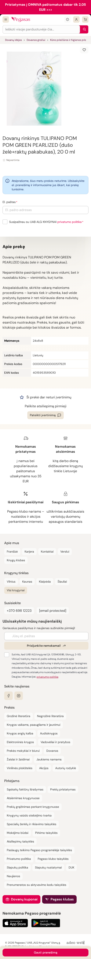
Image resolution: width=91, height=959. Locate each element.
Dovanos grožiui (36, 40)
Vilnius (11, 581)
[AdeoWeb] (76, 943)
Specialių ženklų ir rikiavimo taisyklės (31, 824)
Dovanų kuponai (24, 899)
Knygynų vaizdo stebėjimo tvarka (29, 815)
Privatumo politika (19, 859)
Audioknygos (49, 733)
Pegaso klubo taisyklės (53, 859)
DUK (71, 867)
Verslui (64, 551)
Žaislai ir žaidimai (18, 759)
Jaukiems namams (49, 759)
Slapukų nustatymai (48, 867)
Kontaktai (47, 551)
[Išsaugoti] (84, 50)
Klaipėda (45, 581)
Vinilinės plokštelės (19, 768)
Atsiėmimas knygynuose (23, 798)
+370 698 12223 (19, 610)
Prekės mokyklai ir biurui (23, 751)
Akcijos (43, 768)
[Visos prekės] (6, 19)
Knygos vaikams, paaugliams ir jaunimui (33, 725)
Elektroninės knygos (20, 742)
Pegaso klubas (62, 899)
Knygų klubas (16, 560)
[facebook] (8, 695)
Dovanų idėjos (13, 40)
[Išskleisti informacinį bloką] (67, 19)
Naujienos (13, 876)
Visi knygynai (16, 590)
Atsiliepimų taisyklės (20, 841)
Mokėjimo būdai (17, 833)
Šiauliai (62, 581)
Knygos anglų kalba (20, 733)
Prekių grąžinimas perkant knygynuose (33, 807)
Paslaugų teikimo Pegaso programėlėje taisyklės (39, 850)
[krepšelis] (85, 19)
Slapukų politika (17, 867)
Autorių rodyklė (65, 768)
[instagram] (18, 695)
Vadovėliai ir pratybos (55, 742)
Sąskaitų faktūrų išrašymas (25, 789)
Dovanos (52, 751)
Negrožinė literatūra (50, 716)
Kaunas (27, 581)
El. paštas (9, 202)
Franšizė (12, 551)
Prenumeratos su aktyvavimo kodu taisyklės (36, 885)
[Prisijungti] (76, 19)
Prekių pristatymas (63, 789)
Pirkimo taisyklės (46, 833)
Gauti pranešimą (45, 952)
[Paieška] (83, 29)
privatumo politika (69, 222)
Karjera (29, 551)
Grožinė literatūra (18, 716)
